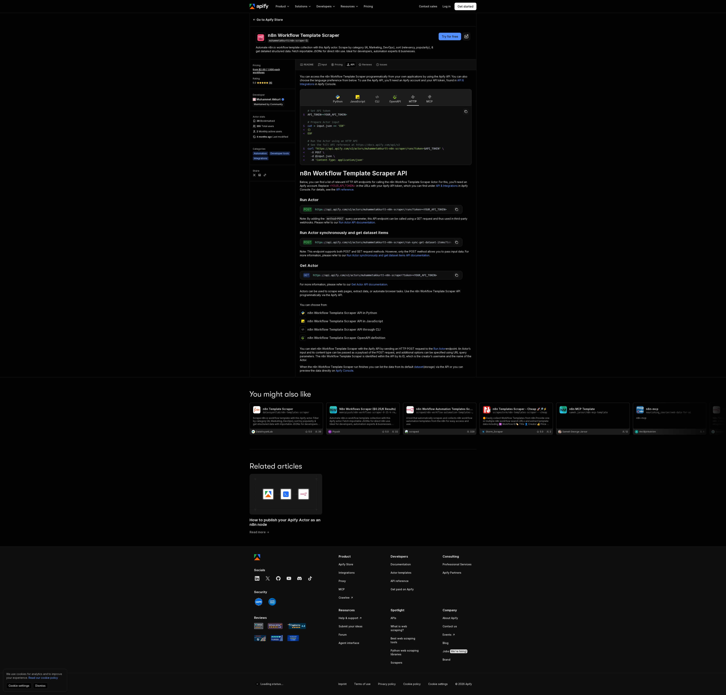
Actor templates (401, 572)
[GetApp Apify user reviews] (258, 626)
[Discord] (299, 578)
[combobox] (466, 36)
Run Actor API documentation (357, 222)
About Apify (450, 618)
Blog (445, 643)
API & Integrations (447, 185)
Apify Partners (452, 572)
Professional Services (457, 564)
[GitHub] (278, 578)
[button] (353, 556)
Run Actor (440, 348)
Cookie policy (412, 684)
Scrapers (396, 662)
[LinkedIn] (257, 578)
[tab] (306, 65)
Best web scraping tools (403, 640)
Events (447, 634)
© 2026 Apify (463, 684)
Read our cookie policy (43, 677)
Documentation (401, 564)
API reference (345, 189)
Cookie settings (438, 684)
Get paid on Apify (402, 589)
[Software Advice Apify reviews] (275, 626)
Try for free (450, 36)
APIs (393, 618)
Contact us (450, 626)
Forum (343, 634)
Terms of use (362, 684)
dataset (418, 366)
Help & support (348, 618)
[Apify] (259, 6)
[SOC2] (272, 601)
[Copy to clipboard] (465, 111)
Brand (446, 659)
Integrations (347, 572)
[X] (268, 578)
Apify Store (346, 564)
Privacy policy (387, 684)
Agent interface (349, 643)
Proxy (342, 581)
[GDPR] (258, 601)
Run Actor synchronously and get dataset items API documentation (388, 255)
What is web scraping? (399, 628)
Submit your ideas (350, 626)
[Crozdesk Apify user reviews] (293, 638)
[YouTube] (289, 578)
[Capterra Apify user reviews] (296, 626)
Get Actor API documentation (369, 284)
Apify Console (344, 370)
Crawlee (344, 597)
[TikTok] (310, 578)
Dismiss (40, 685)
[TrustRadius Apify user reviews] (277, 638)
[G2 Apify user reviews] (260, 638)
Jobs (455, 651)
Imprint (342, 684)
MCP (342, 589)
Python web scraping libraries (405, 652)
